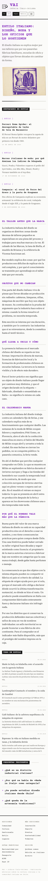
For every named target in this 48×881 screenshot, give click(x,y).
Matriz (23, 14)
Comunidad (6, 826)
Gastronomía (7, 832)
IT (9, 14)
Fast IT (5, 862)
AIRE (4, 858)
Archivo (28, 856)
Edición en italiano (35, 852)
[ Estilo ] (7, 119)
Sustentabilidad (32, 836)
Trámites (29, 839)
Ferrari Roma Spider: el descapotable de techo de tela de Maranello (16, 127)
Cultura (5, 829)
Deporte (28, 829)
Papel (16, 14)
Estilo (5, 836)
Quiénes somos (31, 849)
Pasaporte (6, 855)
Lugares (5, 839)
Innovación (30, 826)
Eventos (28, 832)
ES (4, 14)
